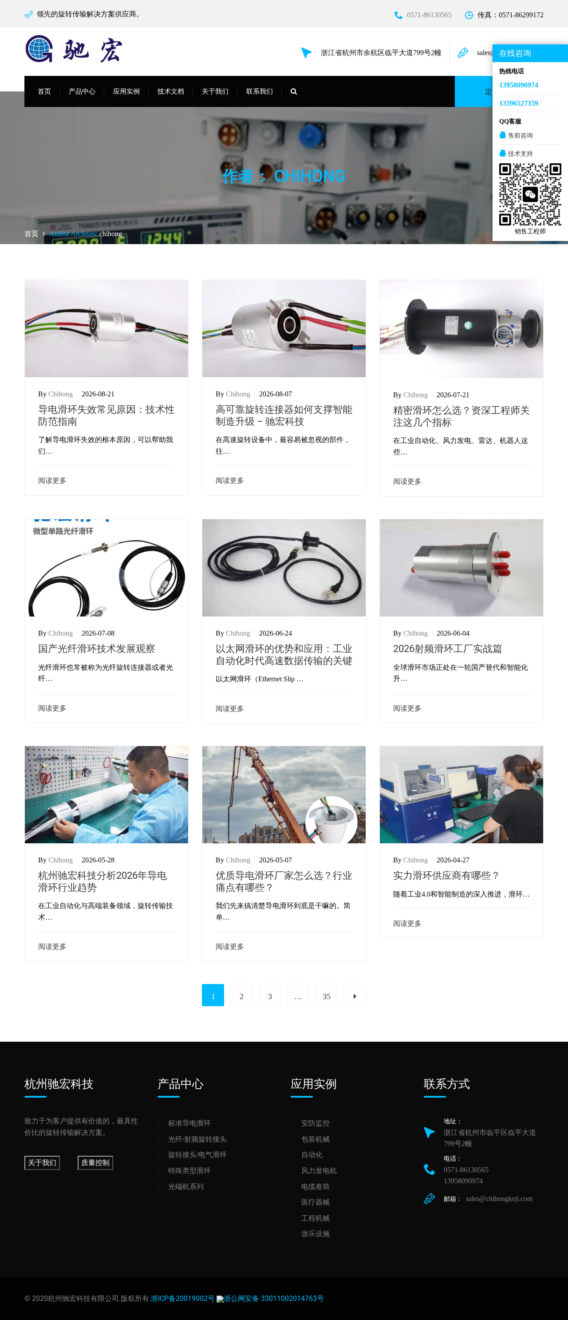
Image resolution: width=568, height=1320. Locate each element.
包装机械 (315, 1139)
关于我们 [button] (215, 91)
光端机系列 (186, 1186)
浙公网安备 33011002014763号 (274, 1298)
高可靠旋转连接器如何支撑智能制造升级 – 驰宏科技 (284, 415)
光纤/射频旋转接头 (197, 1139)
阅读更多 (52, 480)
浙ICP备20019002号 (183, 1298)
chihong (110, 233)
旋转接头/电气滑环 (197, 1154)
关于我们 (42, 1162)
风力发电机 (319, 1170)
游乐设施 (315, 1233)
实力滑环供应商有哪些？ (447, 875)
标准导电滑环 (189, 1123)
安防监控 (315, 1123)
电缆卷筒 (315, 1186)
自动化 (312, 1154)
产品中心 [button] (82, 91)
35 (327, 996)
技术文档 (171, 91)
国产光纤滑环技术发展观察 (96, 648)
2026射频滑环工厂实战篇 (447, 648)
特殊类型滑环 (189, 1170)
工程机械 (315, 1218)
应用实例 (126, 91)
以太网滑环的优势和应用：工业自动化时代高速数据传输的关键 (284, 654)
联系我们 (259, 91)
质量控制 (95, 1162)
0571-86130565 (429, 15)
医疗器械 (315, 1202)
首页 (44, 91)
